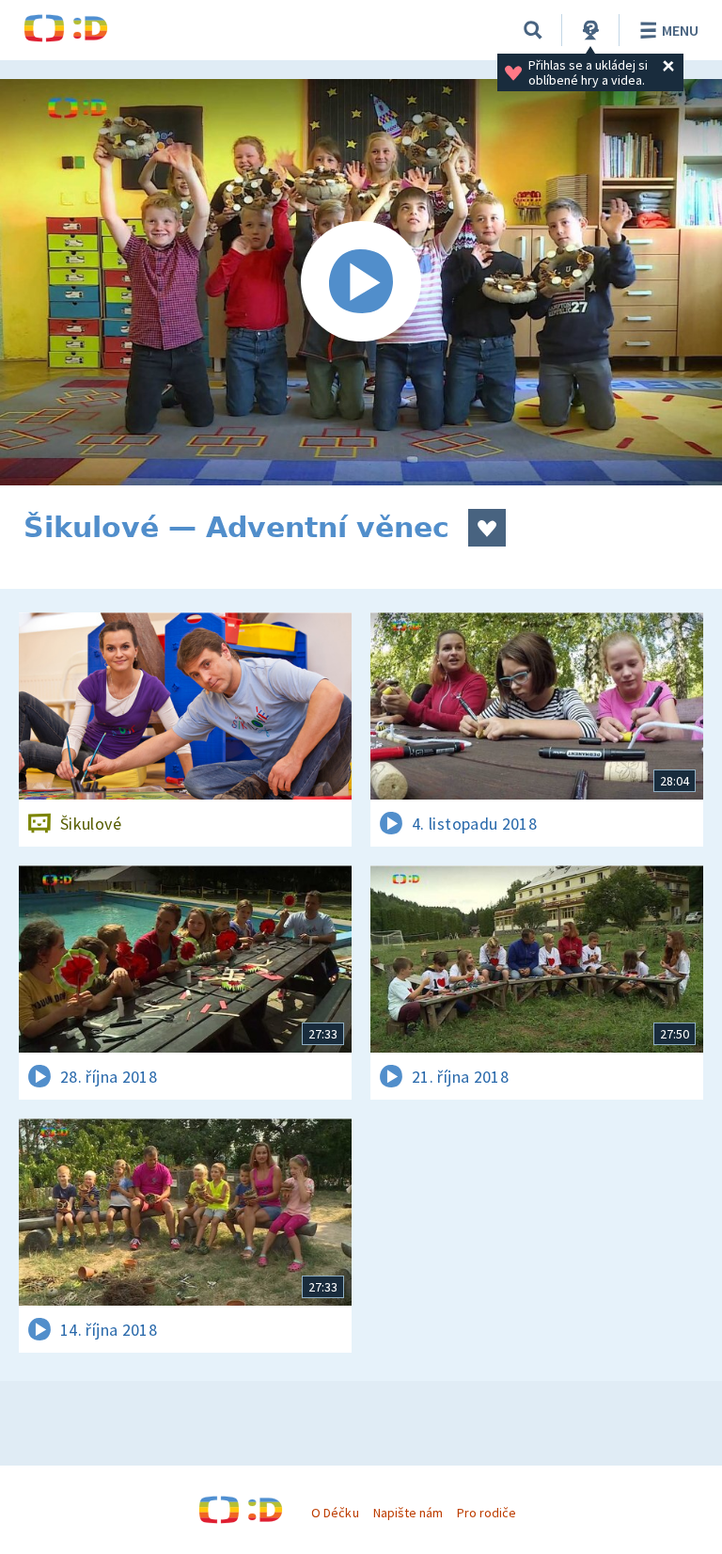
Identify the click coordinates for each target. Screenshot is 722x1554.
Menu (680, 30)
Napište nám (408, 1512)
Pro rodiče (486, 1512)
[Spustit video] (361, 282)
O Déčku (334, 1512)
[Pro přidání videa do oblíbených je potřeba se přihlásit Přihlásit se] (487, 528)
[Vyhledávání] (533, 30)
